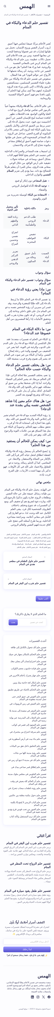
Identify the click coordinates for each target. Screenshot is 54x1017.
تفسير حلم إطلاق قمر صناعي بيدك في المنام (28, 768)
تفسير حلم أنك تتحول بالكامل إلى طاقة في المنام (28, 648)
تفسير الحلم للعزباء (25, 537)
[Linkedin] (32, 997)
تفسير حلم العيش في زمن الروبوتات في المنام (28, 705)
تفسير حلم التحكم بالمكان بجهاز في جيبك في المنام (27, 655)
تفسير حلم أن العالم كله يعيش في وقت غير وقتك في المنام (28, 782)
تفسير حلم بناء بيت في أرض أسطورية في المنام (27, 740)
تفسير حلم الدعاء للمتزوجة (25, 541)
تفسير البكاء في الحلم (13, 534)
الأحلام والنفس (46, 534)
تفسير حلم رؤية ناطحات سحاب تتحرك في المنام (27, 789)
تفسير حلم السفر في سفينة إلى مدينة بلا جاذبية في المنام (27, 712)
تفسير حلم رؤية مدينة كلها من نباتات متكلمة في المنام (29, 754)
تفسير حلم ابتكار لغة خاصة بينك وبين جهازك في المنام (29, 683)
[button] (49, 6)
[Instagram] (38, 997)
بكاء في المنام (35, 534)
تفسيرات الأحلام (36, 15)
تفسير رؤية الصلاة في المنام (42, 544)
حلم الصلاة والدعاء (18, 544)
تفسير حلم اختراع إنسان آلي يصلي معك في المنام (28, 662)
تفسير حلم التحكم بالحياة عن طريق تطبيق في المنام (27, 690)
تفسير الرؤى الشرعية (11, 537)
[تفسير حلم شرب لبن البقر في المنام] (27, 581)
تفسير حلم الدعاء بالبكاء (43, 541)
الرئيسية (47, 15)
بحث (13, 622)
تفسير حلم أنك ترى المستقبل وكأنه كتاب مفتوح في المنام (27, 817)
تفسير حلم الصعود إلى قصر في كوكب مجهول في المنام (29, 726)
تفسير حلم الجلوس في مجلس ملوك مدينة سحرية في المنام (27, 775)
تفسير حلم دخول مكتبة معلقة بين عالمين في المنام (27, 796)
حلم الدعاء (28, 544)
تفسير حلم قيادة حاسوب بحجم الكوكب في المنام (28, 669)
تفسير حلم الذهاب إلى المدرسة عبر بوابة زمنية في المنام (27, 719)
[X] (43, 997)
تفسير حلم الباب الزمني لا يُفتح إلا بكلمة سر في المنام (28, 803)
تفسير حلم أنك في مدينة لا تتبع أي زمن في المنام (27, 761)
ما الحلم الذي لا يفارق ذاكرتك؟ (30, 614)
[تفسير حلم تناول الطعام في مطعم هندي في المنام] (27, 561)
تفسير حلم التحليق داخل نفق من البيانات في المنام (28, 747)
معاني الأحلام (21, 547)
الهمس (27, 6)
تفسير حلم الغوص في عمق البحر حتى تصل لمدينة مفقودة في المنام (29, 697)
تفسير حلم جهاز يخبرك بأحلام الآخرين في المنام (27, 676)
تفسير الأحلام (26, 534)
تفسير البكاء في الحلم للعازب (42, 537)
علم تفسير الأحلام (32, 547)
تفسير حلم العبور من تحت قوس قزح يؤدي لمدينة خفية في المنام (27, 810)
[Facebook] (49, 997)
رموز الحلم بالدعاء (45, 547)
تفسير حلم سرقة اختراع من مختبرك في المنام (28, 733)
